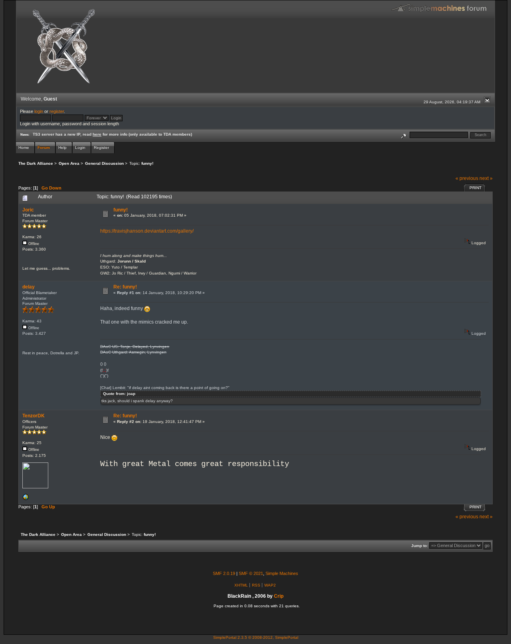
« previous (467, 178)
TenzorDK (33, 416)
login (38, 111)
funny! (120, 210)
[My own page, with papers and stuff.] (25, 499)
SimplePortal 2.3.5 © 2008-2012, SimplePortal (255, 637)
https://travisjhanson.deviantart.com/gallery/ (147, 231)
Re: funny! (125, 287)
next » (486, 178)
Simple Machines (281, 573)
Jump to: (419, 545)
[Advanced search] (403, 134)
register (57, 111)
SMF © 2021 (251, 573)
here (97, 134)
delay (28, 287)
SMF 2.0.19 (224, 573)
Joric (28, 210)
